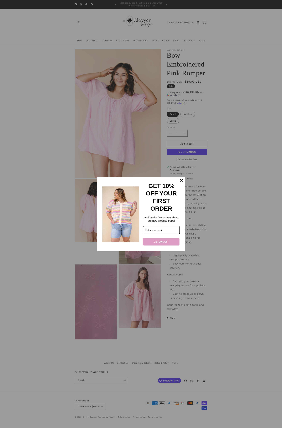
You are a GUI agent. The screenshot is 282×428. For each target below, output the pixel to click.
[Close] (181, 180)
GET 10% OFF (161, 241)
